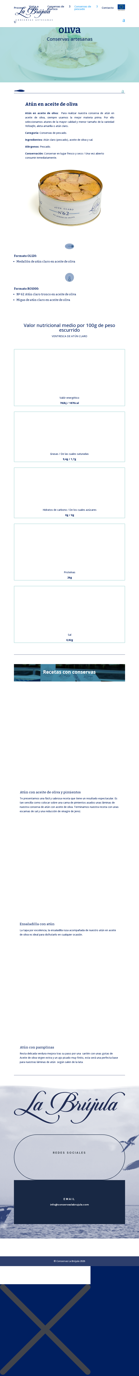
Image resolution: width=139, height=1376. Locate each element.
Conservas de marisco (55, 8)
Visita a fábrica (34, 8)
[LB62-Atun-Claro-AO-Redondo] (69, 233)
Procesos (19, 8)
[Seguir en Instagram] (73, 1159)
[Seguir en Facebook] (66, 1159)
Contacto (108, 8)
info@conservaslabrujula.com (69, 1204)
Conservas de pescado (82, 8)
